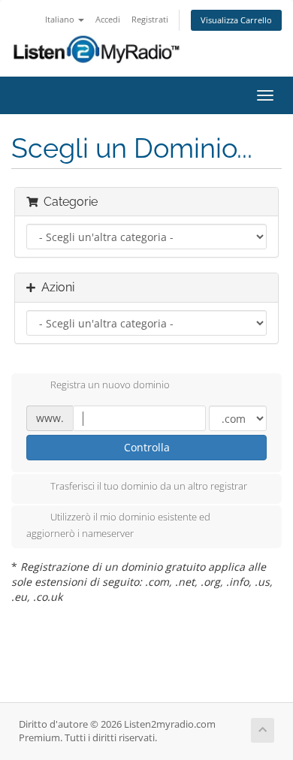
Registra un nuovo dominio (110, 385)
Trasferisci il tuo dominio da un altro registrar (148, 486)
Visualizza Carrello (236, 20)
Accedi (107, 19)
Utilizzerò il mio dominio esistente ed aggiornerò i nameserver (118, 525)
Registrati (149, 19)
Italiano (61, 19)
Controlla (147, 447)
